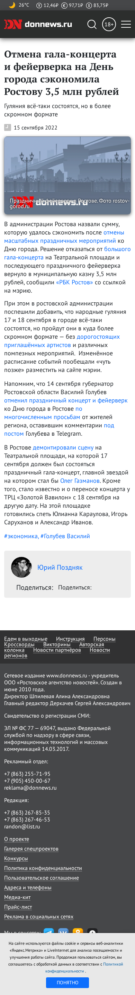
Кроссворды (19, 644)
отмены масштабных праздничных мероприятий (64, 236)
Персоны (104, 638)
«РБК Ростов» (74, 282)
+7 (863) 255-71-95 (27, 773)
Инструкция (70, 638)
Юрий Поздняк (60, 567)
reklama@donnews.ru (30, 787)
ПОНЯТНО (68, 982)
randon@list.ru (22, 826)
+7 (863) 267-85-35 (27, 812)
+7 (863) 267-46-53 (27, 819)
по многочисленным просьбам (43, 413)
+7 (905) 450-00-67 (27, 780)
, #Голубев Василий (64, 536)
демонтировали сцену (63, 447)
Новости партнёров (57, 649)
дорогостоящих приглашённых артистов (62, 340)
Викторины (57, 644)
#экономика (21, 536)
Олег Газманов (80, 481)
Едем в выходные (25, 638)
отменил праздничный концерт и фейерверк (66, 400)
